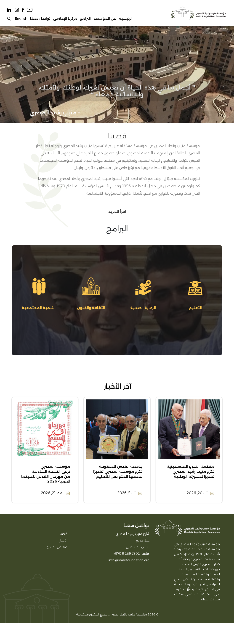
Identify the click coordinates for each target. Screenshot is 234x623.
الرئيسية (126, 18)
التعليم (195, 308)
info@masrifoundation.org (129, 560)
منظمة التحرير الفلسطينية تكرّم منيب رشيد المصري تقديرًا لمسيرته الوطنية (190, 471)
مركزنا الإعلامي (65, 18)
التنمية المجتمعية (39, 308)
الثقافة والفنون (91, 308)
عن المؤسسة (104, 18)
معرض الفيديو (56, 547)
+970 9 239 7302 (127, 554)
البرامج (85, 18)
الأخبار (63, 540)
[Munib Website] (198, 12)
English (21, 18)
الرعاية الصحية (143, 308)
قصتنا (63, 534)
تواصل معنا (40, 18)
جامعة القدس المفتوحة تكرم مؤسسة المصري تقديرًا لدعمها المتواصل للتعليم (117, 471)
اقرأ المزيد (117, 211)
